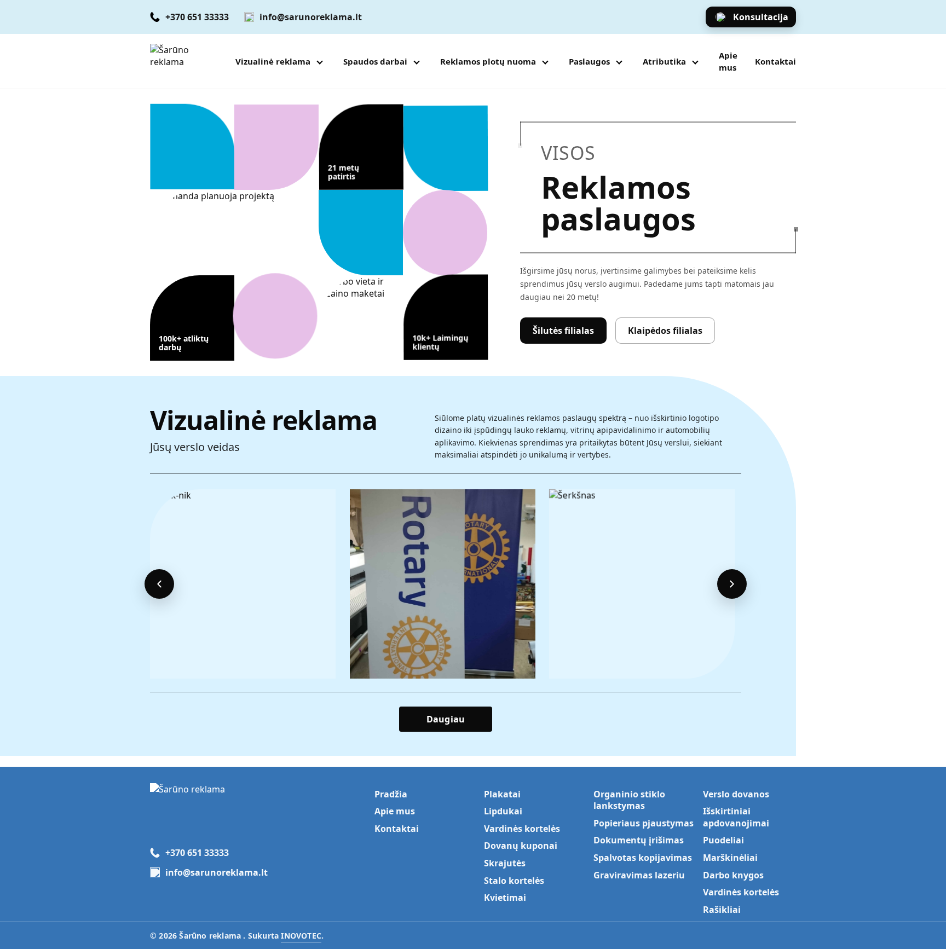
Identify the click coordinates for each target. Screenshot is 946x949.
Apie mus (728, 61)
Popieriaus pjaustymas (643, 823)
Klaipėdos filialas (665, 331)
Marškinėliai (730, 858)
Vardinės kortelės (522, 829)
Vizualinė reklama (272, 61)
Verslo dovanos (736, 794)
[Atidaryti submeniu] (320, 61)
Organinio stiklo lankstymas (629, 800)
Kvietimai (505, 898)
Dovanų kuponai (520, 846)
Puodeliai (723, 840)
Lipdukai (503, 811)
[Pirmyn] (732, 584)
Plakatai (502, 794)
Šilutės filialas (563, 331)
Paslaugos (589, 61)
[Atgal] (159, 584)
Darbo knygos (733, 875)
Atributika (664, 61)
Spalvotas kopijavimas (642, 858)
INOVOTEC (301, 935)
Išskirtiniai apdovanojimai (736, 817)
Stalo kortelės (514, 881)
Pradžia (390, 794)
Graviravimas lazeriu (639, 875)
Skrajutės (505, 863)
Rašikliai (722, 910)
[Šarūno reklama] (186, 61)
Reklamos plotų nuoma (488, 61)
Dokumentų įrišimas (638, 840)
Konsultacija (760, 17)
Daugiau (445, 719)
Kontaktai (775, 61)
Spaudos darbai (375, 61)
